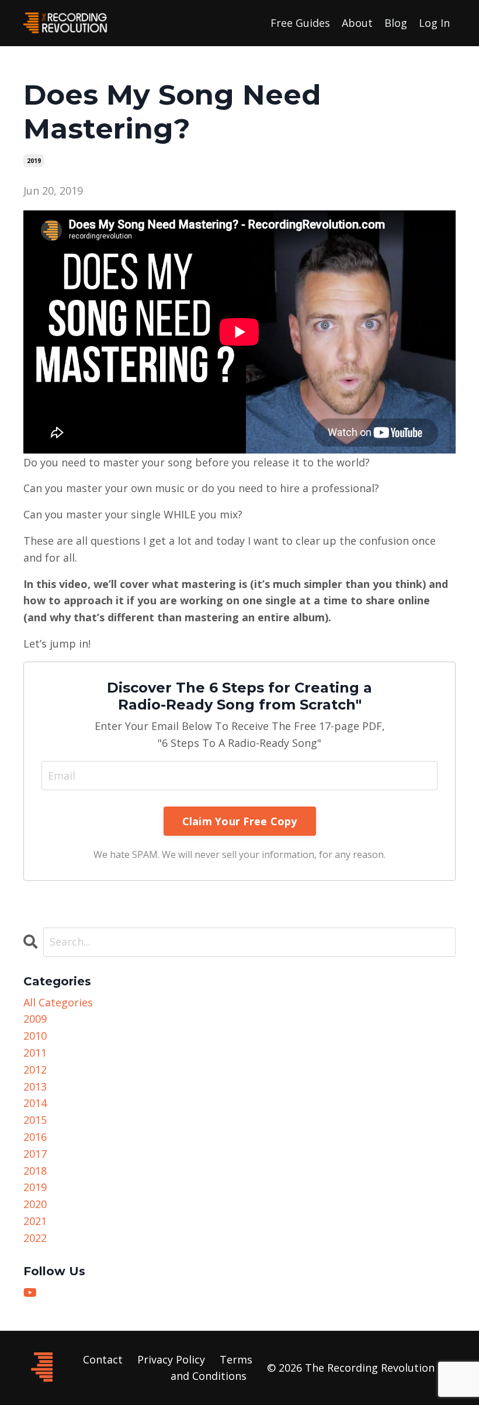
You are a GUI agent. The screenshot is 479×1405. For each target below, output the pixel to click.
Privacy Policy (171, 1359)
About (357, 23)
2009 (35, 1019)
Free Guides (300, 23)
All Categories (58, 1002)
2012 (35, 1070)
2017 (35, 1154)
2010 (35, 1036)
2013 (35, 1086)
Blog (395, 23)
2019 (34, 161)
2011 (35, 1053)
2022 (35, 1238)
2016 (35, 1137)
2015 (35, 1120)
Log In (434, 23)
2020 (35, 1204)
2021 (35, 1221)
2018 (35, 1171)
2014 (35, 1103)
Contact (103, 1359)
